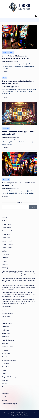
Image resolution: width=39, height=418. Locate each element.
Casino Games (8, 52)
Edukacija (5, 258)
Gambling (5, 268)
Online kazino (6, 367)
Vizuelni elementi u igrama (10, 404)
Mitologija (6, 128)
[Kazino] (4, 217)
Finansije (4, 261)
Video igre (5, 400)
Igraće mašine (6, 307)
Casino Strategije (7, 244)
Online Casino (6, 357)
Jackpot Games (7, 323)
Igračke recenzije (7, 313)
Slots (4, 78)
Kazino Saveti (6, 333)
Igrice (4, 320)
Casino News (6, 234)
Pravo (4, 370)
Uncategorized (6, 397)
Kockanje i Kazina (7, 347)
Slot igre (4, 384)
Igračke (4, 310)
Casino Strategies (7, 241)
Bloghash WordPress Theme (19, 415)
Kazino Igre (5, 330)
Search (19, 202)
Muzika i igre (6, 353)
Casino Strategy (7, 248)
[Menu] (36, 15)
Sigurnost (5, 380)
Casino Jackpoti (7, 231)
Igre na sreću (6, 317)
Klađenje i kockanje (8, 340)
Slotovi (4, 387)
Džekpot (4, 251)
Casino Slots (6, 238)
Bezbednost (6, 221)
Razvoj (4, 373)
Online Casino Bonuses (9, 360)
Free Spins (5, 264)
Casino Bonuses (7, 224)
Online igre (5, 363)
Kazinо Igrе (5, 337)
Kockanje (6, 179)
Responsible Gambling (9, 377)
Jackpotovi (5, 327)
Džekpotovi (5, 254)
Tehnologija (5, 394)
